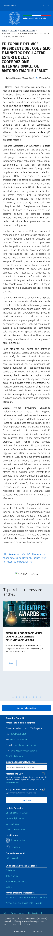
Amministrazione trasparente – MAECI (24, 903)
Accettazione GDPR (15, 773)
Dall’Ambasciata (27, 30)
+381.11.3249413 (18, 739)
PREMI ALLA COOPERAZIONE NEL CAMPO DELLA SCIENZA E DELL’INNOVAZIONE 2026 (24, 636)
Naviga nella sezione (26, 708)
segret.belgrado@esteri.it (24, 745)
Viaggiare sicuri (12, 824)
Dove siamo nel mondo (16, 829)
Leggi (13, 662)
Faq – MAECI (12, 858)
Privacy (8, 782)
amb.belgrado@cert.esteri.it (24, 750)
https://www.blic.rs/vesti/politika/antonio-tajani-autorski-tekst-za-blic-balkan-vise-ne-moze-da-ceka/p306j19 (25, 558)
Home (4, 30)
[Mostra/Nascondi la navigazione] (5, 18)
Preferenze (21, 931)
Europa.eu (15, 847)
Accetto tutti (40, 931)
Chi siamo (10, 870)
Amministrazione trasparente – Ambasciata (26, 897)
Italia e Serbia (12, 876)
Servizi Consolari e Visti (16, 881)
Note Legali (15, 782)
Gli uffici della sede (14, 756)
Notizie (13, 30)
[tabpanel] (26, 648)
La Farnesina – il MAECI (17, 812)
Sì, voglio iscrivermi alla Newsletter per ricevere (25, 789)
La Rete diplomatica (15, 818)
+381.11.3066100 (18, 733)
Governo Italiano (10, 5)
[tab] (13, 697)
